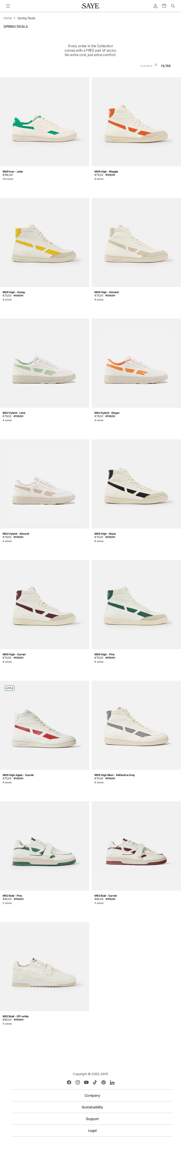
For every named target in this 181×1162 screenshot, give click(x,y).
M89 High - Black (105, 533)
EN (89, 1140)
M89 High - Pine (104, 654)
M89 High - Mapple (106, 171)
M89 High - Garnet (14, 654)
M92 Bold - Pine (12, 895)
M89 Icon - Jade (13, 171)
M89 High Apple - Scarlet (18, 775)
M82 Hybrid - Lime (14, 412)
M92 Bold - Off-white (15, 1016)
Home (8, 18)
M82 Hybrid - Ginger (106, 412)
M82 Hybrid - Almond (16, 533)
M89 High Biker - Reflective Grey (114, 775)
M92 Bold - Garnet (105, 895)
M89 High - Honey (14, 292)
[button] (8, 6)
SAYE (104, 1074)
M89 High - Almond (106, 292)
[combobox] (90, 1140)
